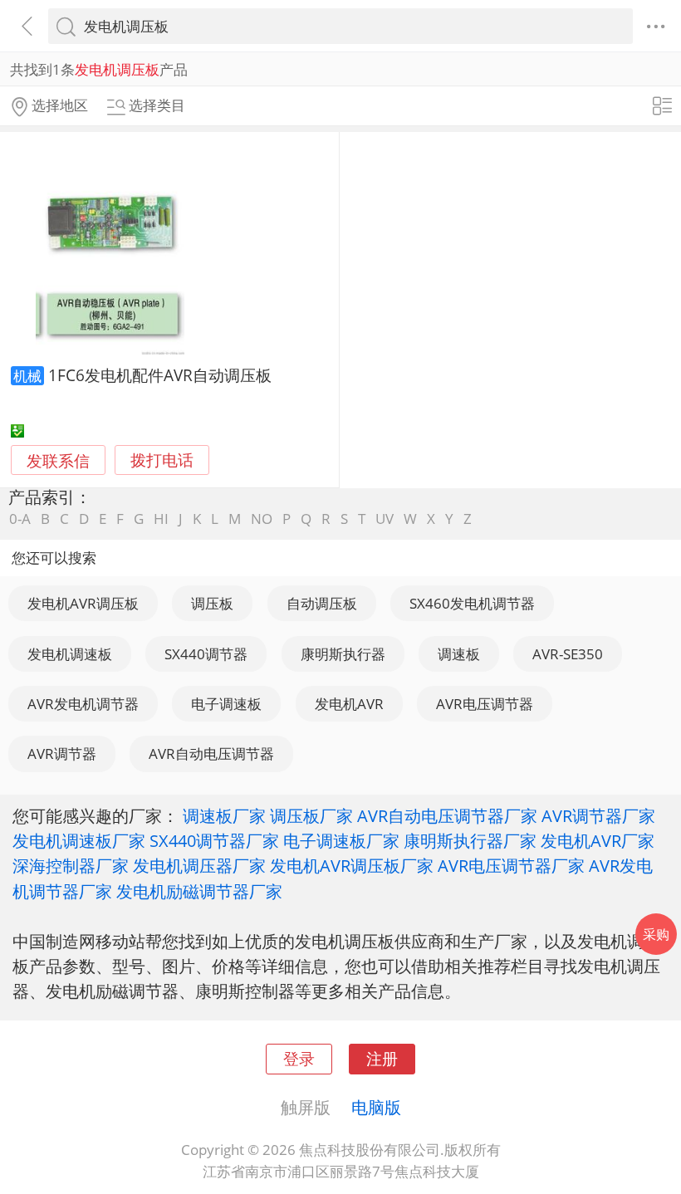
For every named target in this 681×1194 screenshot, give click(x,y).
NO (261, 518)
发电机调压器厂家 (199, 865)
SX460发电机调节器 (472, 603)
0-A (20, 518)
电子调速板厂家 (341, 840)
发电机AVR (349, 703)
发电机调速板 (69, 653)
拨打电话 (162, 460)
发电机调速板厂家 (78, 840)
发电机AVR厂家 (597, 840)
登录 (299, 1058)
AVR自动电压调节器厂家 (447, 815)
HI (161, 518)
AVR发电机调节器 (83, 703)
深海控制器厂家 (70, 865)
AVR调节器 (61, 753)
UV (384, 518)
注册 (382, 1058)
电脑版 (376, 1106)
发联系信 (58, 460)
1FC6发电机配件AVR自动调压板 (160, 375)
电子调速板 (226, 703)
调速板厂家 (224, 815)
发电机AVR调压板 (83, 603)
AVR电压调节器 (484, 703)
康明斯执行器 (343, 653)
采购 (656, 934)
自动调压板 (322, 603)
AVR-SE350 (567, 653)
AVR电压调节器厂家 (511, 865)
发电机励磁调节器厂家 (199, 891)
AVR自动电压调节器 (211, 753)
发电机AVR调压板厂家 (352, 865)
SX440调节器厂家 (214, 840)
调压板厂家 (311, 815)
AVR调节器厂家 (598, 815)
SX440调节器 (205, 653)
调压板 (212, 603)
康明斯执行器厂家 (470, 840)
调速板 (459, 653)
